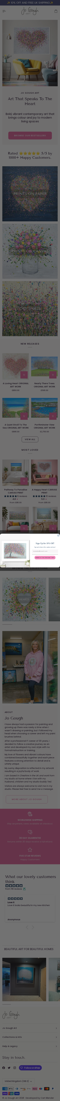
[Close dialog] (58, 535)
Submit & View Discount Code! (45, 557)
